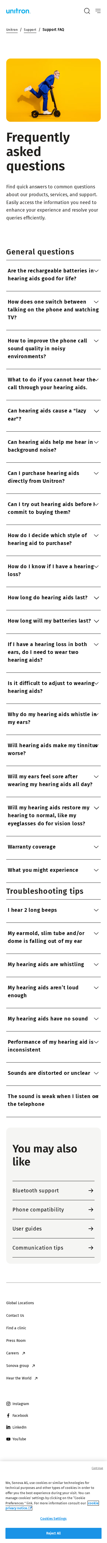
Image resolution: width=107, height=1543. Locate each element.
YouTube (19, 1439)
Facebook (20, 1415)
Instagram (20, 1404)
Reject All (53, 1533)
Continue (97, 1468)
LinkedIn (19, 1427)
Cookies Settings (53, 1519)
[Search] (87, 11)
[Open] (98, 11)
